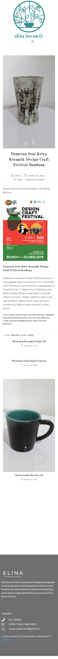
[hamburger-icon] (32, 42)
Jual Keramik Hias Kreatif (29, 475)
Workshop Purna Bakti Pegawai (29, 361)
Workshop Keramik (35, 180)
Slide (19, 180)
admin (18, 175)
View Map (5, 640)
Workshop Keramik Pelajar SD (29, 341)
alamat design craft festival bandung (26, 315)
